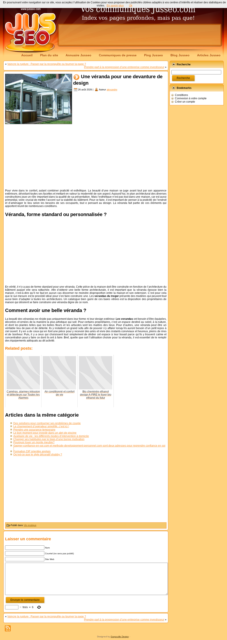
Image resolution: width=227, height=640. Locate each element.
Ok (130, 5)
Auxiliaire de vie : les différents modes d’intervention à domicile (51, 436)
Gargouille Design (120, 636)
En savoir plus (115, 5)
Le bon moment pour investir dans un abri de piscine (44, 432)
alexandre (112, 89)
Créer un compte (185, 101)
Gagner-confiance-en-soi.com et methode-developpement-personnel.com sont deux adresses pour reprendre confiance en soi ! (89, 447)
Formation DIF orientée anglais (32, 451)
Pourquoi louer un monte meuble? (34, 442)
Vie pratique (30, 525)
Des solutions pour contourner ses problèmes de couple (47, 423)
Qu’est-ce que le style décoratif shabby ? (37, 454)
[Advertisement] (139, 35)
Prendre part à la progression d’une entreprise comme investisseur (124, 67)
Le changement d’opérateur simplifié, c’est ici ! (41, 426)
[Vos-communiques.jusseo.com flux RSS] (8, 628)
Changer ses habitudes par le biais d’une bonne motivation (48, 439)
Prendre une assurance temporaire (34, 429)
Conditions (181, 95)
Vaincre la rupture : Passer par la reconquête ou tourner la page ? (46, 64)
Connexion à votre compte (191, 98)
